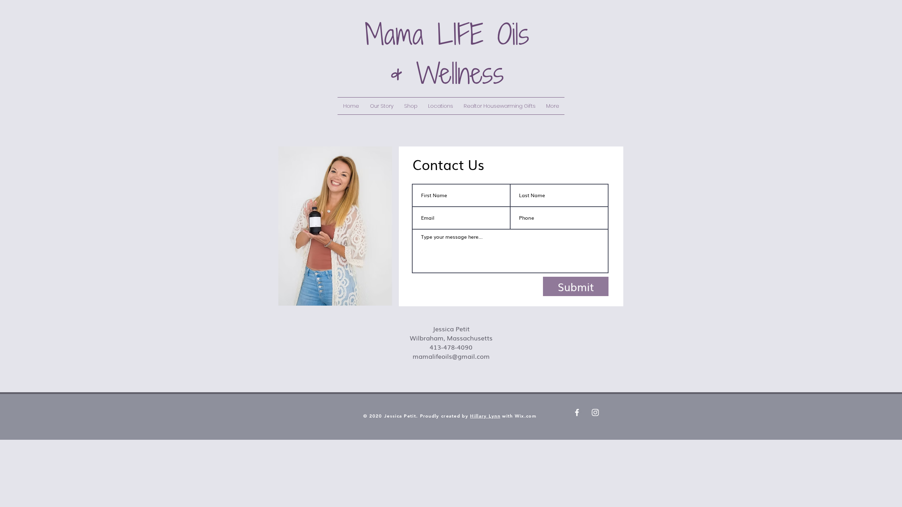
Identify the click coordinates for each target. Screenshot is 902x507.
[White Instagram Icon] (595, 412)
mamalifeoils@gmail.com (451, 356)
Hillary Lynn (485, 416)
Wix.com (525, 416)
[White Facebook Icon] (577, 412)
